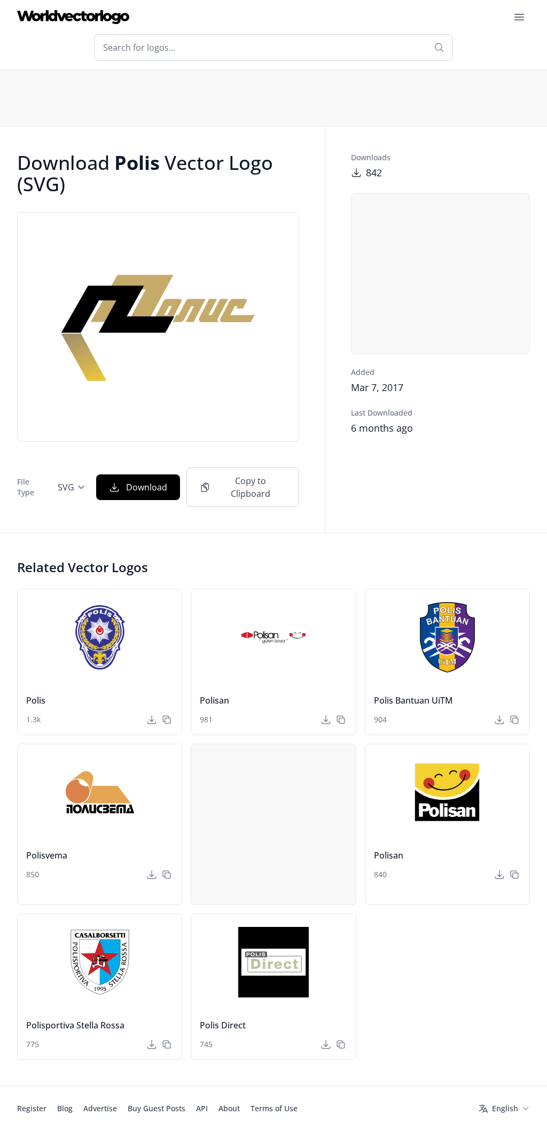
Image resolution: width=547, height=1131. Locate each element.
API (202, 1108)
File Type (25, 487)
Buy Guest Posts (156, 1108)
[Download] (151, 719)
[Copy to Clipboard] (166, 719)
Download (146, 487)
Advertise (100, 1108)
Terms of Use (274, 1108)
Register (31, 1108)
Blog (65, 1108)
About (229, 1108)
